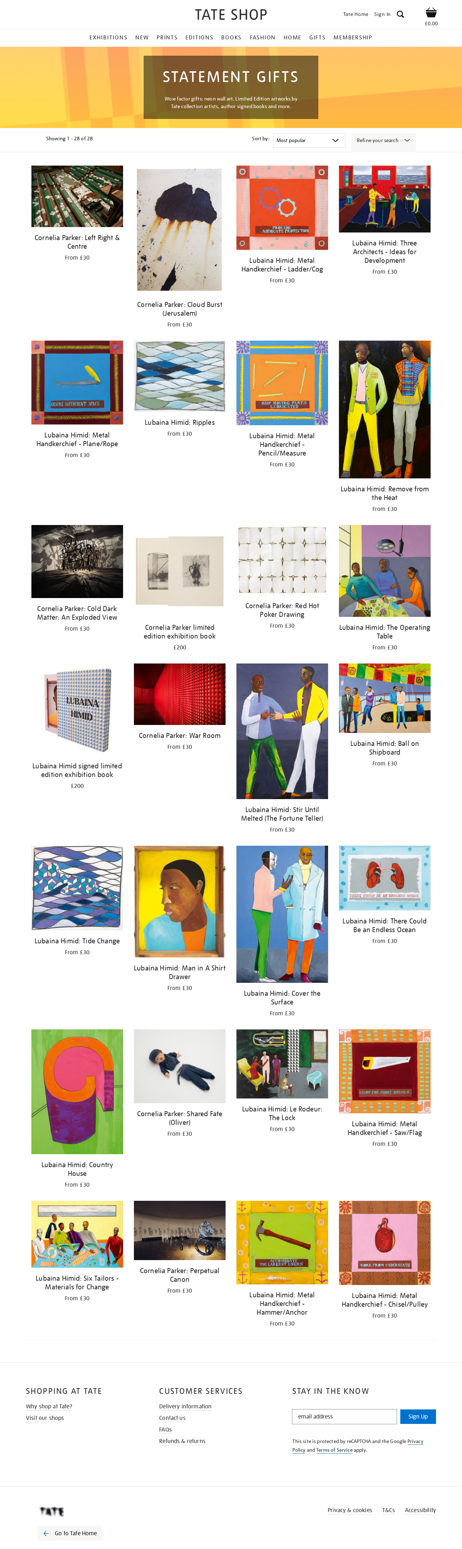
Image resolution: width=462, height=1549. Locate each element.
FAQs (165, 1429)
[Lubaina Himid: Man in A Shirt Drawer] (180, 903)
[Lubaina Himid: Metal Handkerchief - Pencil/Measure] (282, 384)
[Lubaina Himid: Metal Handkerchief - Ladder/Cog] (282, 209)
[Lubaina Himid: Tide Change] (77, 889)
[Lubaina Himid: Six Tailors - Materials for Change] (77, 1235)
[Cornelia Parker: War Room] (180, 695)
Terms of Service (334, 1450)
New (142, 37)
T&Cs (388, 1510)
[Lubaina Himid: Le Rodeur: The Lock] (282, 1065)
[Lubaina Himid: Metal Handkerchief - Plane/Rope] (77, 384)
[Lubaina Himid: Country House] (77, 1092)
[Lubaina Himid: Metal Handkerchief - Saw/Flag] (385, 1072)
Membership (353, 37)
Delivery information (185, 1406)
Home (292, 37)
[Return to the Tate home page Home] (231, 15)
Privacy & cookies (350, 1510)
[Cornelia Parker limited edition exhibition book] (180, 572)
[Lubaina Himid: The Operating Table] (385, 572)
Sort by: (260, 138)
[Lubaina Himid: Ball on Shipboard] (385, 699)
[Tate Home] (83, 1511)
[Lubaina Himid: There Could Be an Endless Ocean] (385, 879)
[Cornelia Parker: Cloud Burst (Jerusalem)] (180, 231)
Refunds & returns (182, 1441)
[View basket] (431, 14)
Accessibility (420, 1510)
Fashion (263, 37)
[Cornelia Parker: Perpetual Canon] (180, 1232)
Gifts (317, 37)
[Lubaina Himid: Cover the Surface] (282, 916)
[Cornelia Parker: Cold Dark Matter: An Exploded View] (77, 563)
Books (231, 37)
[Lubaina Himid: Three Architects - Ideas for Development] (385, 200)
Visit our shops (45, 1418)
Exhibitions (108, 37)
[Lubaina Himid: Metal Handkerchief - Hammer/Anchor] (282, 1244)
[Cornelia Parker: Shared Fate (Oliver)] (180, 1067)
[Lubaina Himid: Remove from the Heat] (385, 411)
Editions (199, 37)
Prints (167, 37)
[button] (400, 15)
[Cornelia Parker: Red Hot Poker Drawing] (282, 561)
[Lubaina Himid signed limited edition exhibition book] (77, 710)
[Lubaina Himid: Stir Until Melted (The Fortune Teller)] (282, 732)
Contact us (172, 1418)
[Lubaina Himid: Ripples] (180, 377)
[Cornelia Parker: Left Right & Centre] (77, 198)
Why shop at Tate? (49, 1406)
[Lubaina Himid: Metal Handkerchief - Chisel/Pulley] (385, 1244)
